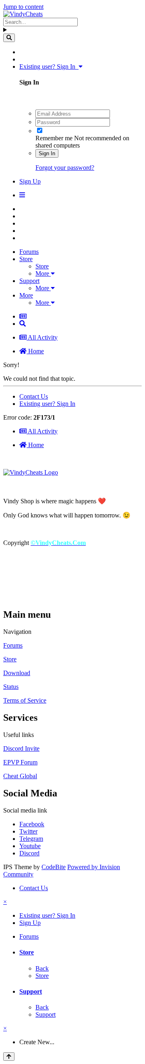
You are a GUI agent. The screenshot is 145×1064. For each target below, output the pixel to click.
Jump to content (23, 6)
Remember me (53, 138)
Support (29, 280)
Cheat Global (20, 776)
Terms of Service (24, 700)
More (43, 273)
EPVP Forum (20, 762)
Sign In (47, 153)
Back (42, 968)
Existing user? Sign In (49, 66)
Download (16, 672)
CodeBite (53, 866)
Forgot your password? (64, 167)
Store (26, 258)
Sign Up (30, 181)
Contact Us (33, 396)
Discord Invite (21, 748)
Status (11, 686)
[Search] (9, 38)
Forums (29, 251)
